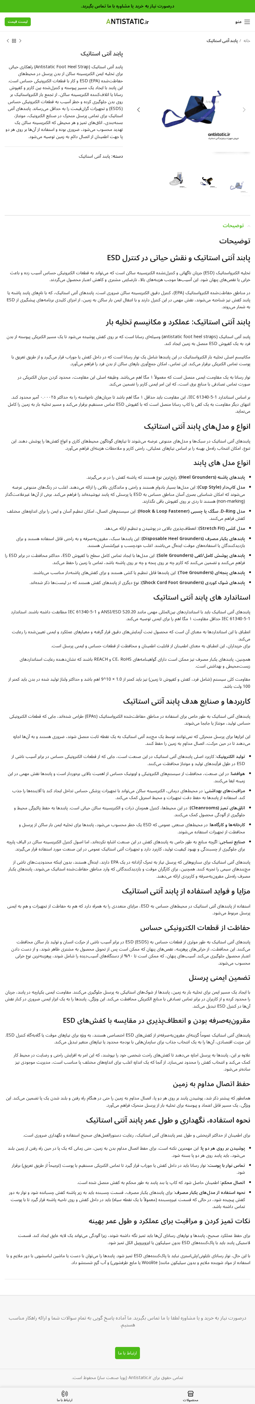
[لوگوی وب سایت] (127, 21)
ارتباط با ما (127, 1353)
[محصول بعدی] (8, 41)
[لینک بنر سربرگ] (127, 6)
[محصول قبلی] (20, 41)
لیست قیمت (18, 21)
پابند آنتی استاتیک (222, 41)
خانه (246, 41)
